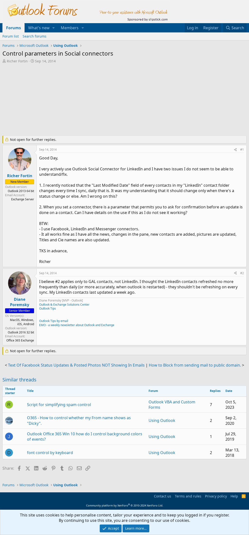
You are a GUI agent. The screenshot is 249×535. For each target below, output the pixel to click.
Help (234, 496)
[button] (53, 27)
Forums (13, 27)
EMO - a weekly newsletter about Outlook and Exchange (76, 325)
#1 (242, 149)
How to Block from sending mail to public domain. (195, 365)
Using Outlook (162, 420)
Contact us (162, 496)
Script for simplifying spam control (59, 404)
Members (70, 27)
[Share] (235, 150)
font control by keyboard (50, 452)
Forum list (10, 36)
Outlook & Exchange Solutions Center (64, 304)
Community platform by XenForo (124, 505)
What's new (39, 27)
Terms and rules (188, 496)
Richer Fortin (17, 61)
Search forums (34, 36)
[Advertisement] (120, 100)
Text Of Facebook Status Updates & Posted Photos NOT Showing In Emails (76, 365)
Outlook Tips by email (53, 321)
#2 (242, 273)
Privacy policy (216, 496)
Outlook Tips (47, 308)
